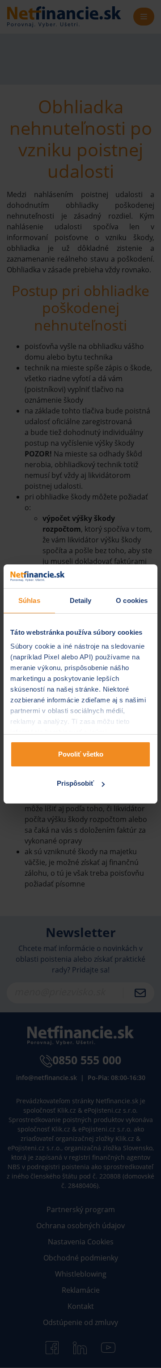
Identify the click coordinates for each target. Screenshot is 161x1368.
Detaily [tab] (81, 600)
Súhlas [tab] (29, 600)
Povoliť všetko (80, 754)
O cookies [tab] (132, 600)
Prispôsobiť (75, 783)
